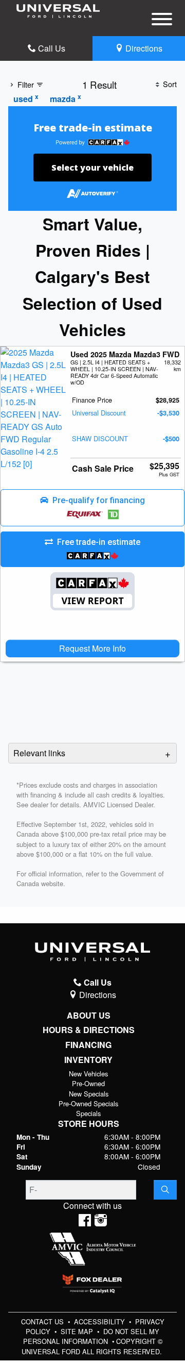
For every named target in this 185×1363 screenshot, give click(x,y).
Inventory (88, 1060)
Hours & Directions (89, 1030)
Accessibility (100, 1321)
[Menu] (162, 20)
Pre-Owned (88, 1083)
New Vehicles (88, 1073)
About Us (88, 1015)
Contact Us (43, 1321)
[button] (92, 507)
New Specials (88, 1094)
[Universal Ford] (58, 10)
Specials (88, 1113)
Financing (88, 1045)
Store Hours (88, 1123)
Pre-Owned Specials (88, 1103)
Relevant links (39, 753)
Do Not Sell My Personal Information (91, 1336)
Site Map (78, 1331)
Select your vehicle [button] (92, 167)
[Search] (165, 1190)
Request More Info (92, 648)
